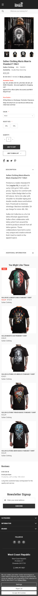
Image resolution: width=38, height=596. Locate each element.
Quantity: (6, 135)
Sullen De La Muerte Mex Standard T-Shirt (16, 297)
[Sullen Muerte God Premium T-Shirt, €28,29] (19, 319)
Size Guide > (7, 97)
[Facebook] (4, 160)
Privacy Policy (22, 580)
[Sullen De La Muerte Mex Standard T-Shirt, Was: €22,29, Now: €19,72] (19, 281)
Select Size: (7, 121)
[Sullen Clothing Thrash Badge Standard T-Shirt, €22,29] (19, 396)
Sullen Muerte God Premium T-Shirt (14, 336)
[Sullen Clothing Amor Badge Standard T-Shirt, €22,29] (19, 434)
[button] (24, 77)
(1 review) (14, 77)
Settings (19, 584)
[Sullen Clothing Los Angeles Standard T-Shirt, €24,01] (19, 358)
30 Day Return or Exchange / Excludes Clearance (18, 100)
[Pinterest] (15, 160)
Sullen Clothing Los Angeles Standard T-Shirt (18, 374)
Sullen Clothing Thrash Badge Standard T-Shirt (18, 412)
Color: (5, 112)
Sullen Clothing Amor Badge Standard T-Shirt (18, 451)
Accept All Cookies (19, 593)
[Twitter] (11, 160)
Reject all (19, 589)
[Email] (8, 160)
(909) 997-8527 (20, 568)
